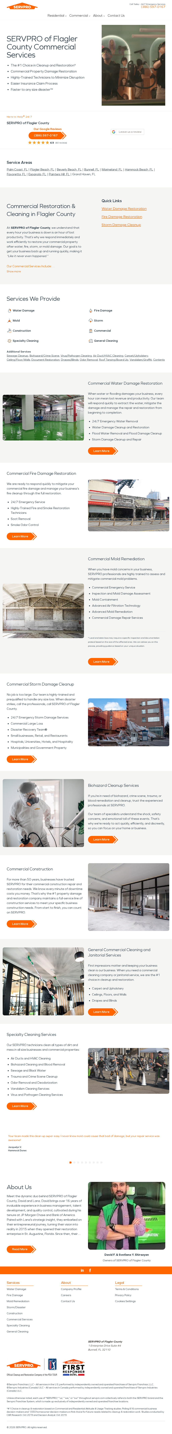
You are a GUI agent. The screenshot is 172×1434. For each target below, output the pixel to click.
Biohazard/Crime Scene (44, 355)
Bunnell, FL (91, 169)
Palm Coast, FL (17, 169)
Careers (66, 1295)
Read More (19, 1249)
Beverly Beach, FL (69, 169)
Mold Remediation (18, 1301)
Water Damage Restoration (124, 208)
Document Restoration (45, 359)
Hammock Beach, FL (139, 169)
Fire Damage (15, 1295)
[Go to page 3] (78, 1162)
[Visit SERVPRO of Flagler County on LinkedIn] (82, 1270)
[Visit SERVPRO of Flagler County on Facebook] (90, 1270)
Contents (159, 359)
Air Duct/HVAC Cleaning (108, 355)
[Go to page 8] (98, 1162)
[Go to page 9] (101, 1162)
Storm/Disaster (16, 1307)
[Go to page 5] (86, 1162)
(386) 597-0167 (153, 7)
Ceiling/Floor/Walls (18, 359)
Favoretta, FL (16, 174)
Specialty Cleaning (18, 1325)
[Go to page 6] (90, 1162)
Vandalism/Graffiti (141, 359)
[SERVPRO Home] (22, 6)
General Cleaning (17, 1331)
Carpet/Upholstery (136, 355)
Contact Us (116, 15)
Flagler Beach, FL (42, 169)
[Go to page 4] (82, 1162)
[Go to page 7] (94, 1162)
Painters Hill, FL (59, 174)
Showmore (14, 271)
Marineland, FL (112, 169)
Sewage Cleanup (17, 355)
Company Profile (71, 1289)
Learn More (101, 451)
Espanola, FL (37, 174)
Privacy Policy (123, 1295)
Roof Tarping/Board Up (113, 359)
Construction (15, 1313)
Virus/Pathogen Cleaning (76, 355)
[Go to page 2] (74, 1162)
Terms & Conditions (127, 1289)
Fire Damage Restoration (122, 216)
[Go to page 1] (71, 1162)
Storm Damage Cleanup (121, 225)
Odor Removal (89, 359)
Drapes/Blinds (69, 359)
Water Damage (16, 1289)
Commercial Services (19, 1319)
